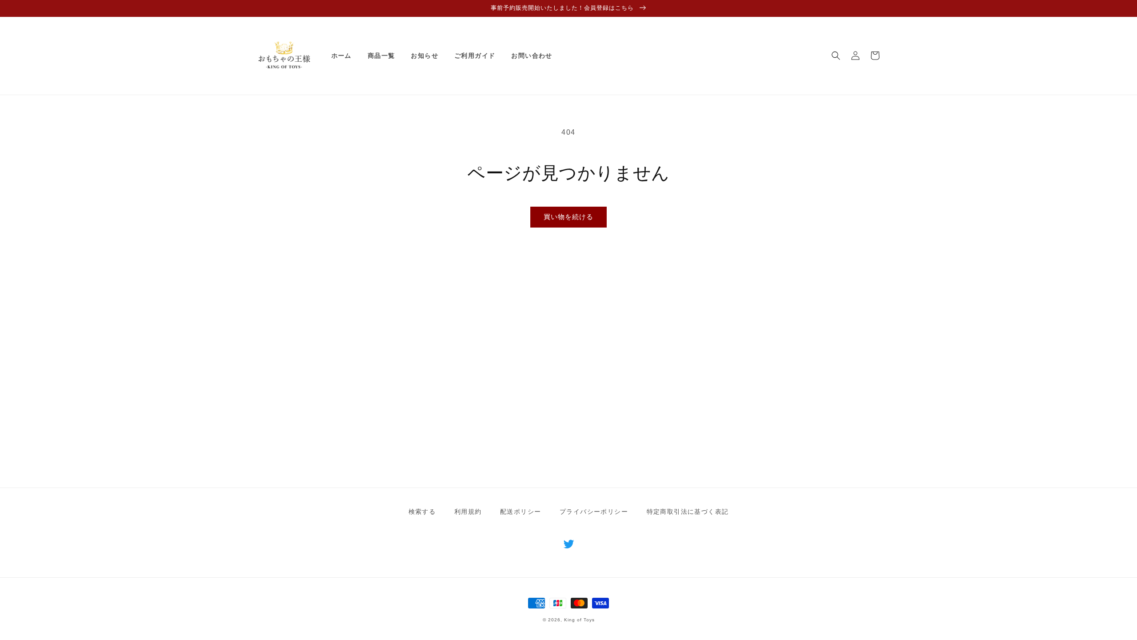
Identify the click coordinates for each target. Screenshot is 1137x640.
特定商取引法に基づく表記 (688, 511)
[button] (836, 55)
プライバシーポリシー (594, 511)
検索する (422, 511)
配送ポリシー (520, 511)
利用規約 (468, 511)
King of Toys (579, 619)
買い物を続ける (568, 216)
